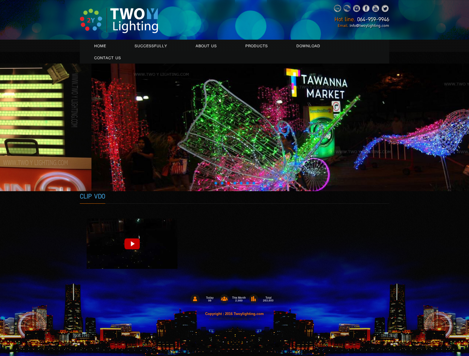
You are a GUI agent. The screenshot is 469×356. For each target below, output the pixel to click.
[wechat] (347, 7)
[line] (337, 7)
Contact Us (107, 57)
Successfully (151, 45)
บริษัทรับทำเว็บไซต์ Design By (229, 318)
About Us (206, 45)
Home (100, 45)
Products (256, 45)
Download (308, 45)
